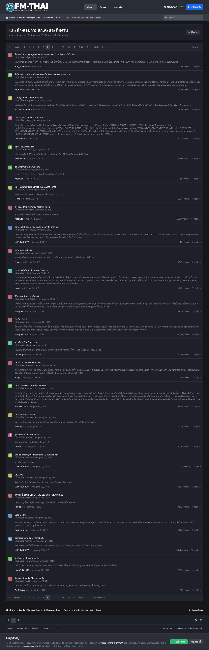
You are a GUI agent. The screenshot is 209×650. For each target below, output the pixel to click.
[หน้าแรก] (9, 47)
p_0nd (28, 273)
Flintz (17, 198)
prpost (18, 288)
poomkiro (29, 209)
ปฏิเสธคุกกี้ (196, 641)
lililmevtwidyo (31, 417)
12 (69, 47)
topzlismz (29, 457)
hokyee (28, 57)
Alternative (30, 229)
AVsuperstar (20, 426)
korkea (18, 506)
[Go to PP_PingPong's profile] (10, 188)
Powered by (189, 628)
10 (57, 47)
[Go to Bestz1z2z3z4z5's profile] (10, 297)
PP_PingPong (31, 189)
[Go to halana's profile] (10, 343)
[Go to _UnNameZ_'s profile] (10, 559)
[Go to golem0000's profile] (10, 118)
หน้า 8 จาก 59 (99, 47)
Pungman (29, 100)
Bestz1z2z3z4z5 (32, 299)
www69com (30, 77)
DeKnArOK (20, 590)
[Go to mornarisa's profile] (10, 539)
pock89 (28, 497)
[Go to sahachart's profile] (10, 251)
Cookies (46, 628)
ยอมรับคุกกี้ (180, 641)
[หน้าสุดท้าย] (87, 47)
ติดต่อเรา (35, 628)
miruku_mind (21, 530)
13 (74, 47)
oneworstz (20, 138)
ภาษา (10, 628)
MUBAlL (18, 89)
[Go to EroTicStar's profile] (10, 147)
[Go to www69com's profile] (10, 75)
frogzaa (18, 262)
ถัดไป (81, 47)
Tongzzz (19, 377)
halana (28, 345)
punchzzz (29, 517)
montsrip (19, 354)
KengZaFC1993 (22, 570)
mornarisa (30, 541)
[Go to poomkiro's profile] (10, 208)
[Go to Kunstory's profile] (10, 168)
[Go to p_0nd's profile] (10, 271)
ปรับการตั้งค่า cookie (29, 646)
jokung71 (19, 446)
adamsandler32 (22, 109)
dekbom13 (20, 158)
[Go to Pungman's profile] (10, 98)
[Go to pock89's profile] (10, 496)
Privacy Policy (22, 628)
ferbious (29, 437)
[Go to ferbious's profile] (10, 435)
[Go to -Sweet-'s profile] (10, 320)
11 (63, 47)
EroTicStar (29, 149)
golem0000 (30, 120)
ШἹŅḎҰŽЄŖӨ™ (22, 242)
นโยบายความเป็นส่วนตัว (112, 642)
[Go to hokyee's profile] (10, 55)
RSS (56, 628)
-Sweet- (28, 322)
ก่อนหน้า (17, 47)
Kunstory (29, 169)
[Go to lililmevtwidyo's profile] (10, 415)
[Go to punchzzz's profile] (10, 516)
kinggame (19, 66)
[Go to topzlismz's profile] (10, 455)
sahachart (29, 253)
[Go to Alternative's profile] (10, 228)
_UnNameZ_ (30, 561)
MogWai (19, 178)
